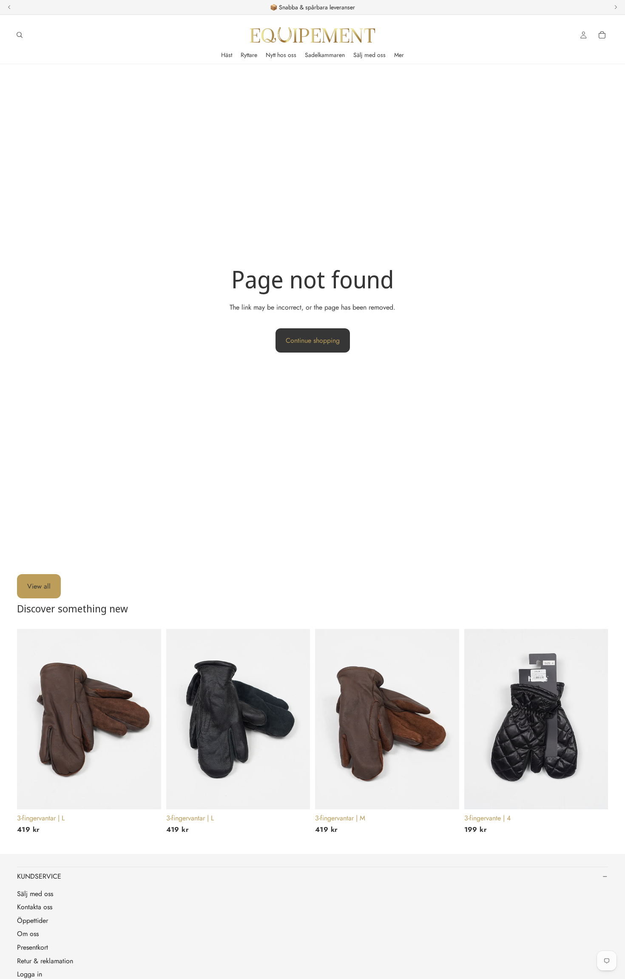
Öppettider (32, 920)
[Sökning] (19, 35)
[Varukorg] (602, 35)
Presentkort (32, 947)
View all (39, 586)
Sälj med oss (35, 894)
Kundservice (39, 876)
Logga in (29, 974)
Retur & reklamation (45, 961)
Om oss (28, 934)
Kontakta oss (34, 907)
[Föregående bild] (30, 719)
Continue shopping (313, 340)
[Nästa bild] (148, 719)
